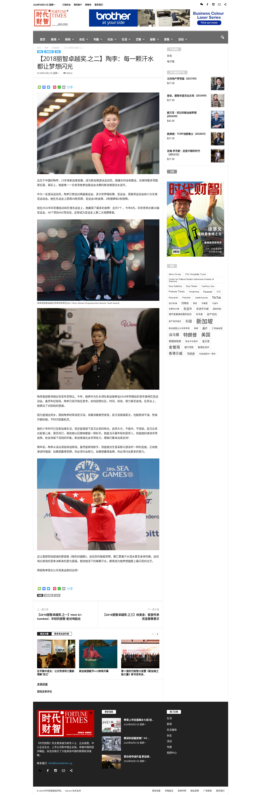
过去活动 (48, 595)
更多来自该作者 (61, 633)
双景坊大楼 (174, 309)
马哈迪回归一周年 (207, 354)
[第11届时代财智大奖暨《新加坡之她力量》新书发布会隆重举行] (140, 654)
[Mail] (219, 4)
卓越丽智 (48, 51)
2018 (57, 595)
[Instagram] (213, 4)
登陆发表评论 (44, 691)
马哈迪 (191, 353)
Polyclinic (186, 297)
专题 (96, 39)
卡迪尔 (215, 303)
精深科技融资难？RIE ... (137, 738)
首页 (42, 39)
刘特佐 (185, 303)
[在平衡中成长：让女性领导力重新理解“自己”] (56, 654)
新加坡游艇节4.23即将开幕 (94, 671)
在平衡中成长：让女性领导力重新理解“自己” (55, 672)
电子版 (170, 61)
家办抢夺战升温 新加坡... (137, 756)
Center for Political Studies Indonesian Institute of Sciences (191, 280)
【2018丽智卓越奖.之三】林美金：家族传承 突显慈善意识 (131, 617)
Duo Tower (191, 286)
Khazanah (173, 297)
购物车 (88, 4)
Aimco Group (175, 274)
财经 (68, 39)
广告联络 (207, 790)
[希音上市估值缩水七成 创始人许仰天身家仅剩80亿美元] (111, 725)
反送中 (187, 308)
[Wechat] (201, 4)
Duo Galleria (175, 286)
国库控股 (217, 309)
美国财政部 (175, 341)
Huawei (207, 291)
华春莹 (204, 303)
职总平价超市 (191, 341)
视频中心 (172, 752)
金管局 (174, 347)
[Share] (225, 4)
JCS (218, 291)
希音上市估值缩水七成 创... (138, 719)
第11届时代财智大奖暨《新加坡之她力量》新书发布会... (140, 672)
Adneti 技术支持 (73, 790)
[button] (222, 37)
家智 (166, 39)
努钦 (195, 303)
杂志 (82, 39)
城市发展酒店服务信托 (180, 314)
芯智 (138, 39)
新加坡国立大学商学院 (179, 328)
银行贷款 (189, 347)
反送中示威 (202, 308)
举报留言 (169, 790)
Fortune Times (177, 291)
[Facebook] (207, 4)
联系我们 (99, 4)
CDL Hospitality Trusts (195, 274)
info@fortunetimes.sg (60, 763)
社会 (110, 39)
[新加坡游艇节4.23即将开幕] (98, 654)
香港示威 (175, 353)
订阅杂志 (66, 4)
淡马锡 (174, 335)
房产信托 (212, 314)
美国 (205, 334)
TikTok (216, 297)
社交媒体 (172, 729)
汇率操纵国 (217, 328)
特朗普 (190, 334)
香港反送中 (203, 347)
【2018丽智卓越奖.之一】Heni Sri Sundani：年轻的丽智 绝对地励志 (59, 617)
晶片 (205, 328)
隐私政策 (194, 790)
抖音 (189, 321)
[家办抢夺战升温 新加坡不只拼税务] (111, 762)
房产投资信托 (175, 321)
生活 (124, 39)
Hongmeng (194, 291)
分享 (70, 87)
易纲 (196, 328)
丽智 (152, 39)
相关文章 (44, 633)
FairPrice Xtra (208, 286)
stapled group (201, 297)
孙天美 (199, 314)
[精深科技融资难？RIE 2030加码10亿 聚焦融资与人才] (111, 743)
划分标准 (173, 303)
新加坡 (204, 321)
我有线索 (156, 790)
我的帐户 (78, 4)
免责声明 (182, 790)
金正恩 (206, 341)
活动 (181, 39)
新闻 (53, 39)
